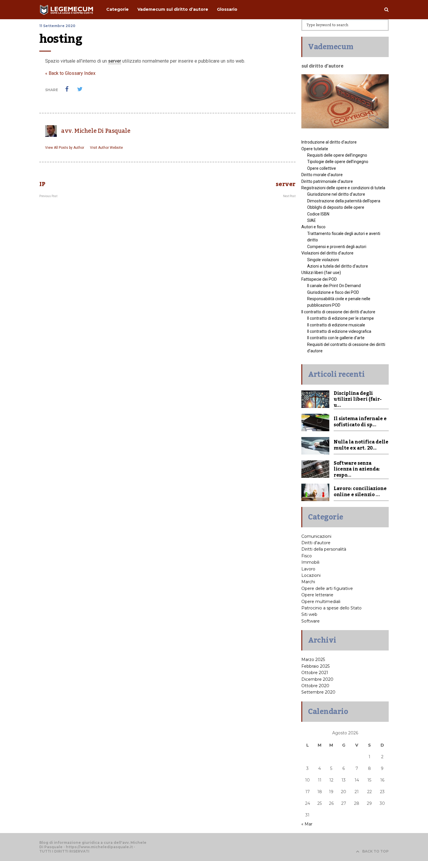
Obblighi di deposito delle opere (335, 207)
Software (310, 621)
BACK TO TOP (375, 851)
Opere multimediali (320, 601)
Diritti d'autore (315, 542)
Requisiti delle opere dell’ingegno (337, 155)
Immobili (310, 562)
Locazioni (311, 575)
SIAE (311, 220)
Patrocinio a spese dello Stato (331, 608)
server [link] (114, 61)
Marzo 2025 (313, 659)
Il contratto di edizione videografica (339, 331)
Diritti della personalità (323, 549)
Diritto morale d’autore (322, 174)
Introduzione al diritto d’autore (329, 142)
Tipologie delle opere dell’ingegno (337, 161)
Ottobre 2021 (314, 672)
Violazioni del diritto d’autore (327, 253)
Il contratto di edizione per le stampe (340, 318)
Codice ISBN (318, 214)
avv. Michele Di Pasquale (95, 131)
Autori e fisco (313, 226)
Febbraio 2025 (315, 666)
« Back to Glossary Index (70, 73)
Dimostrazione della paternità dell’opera (343, 201)
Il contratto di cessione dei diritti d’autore (338, 312)
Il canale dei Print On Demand (334, 285)
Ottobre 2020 (315, 685)
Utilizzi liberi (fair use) (321, 272)
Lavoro (308, 569)
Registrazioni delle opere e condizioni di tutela (343, 187)
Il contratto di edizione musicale (336, 325)
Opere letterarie (317, 594)
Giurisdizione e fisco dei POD (333, 292)
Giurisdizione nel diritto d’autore (336, 194)
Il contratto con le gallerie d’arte (336, 337)
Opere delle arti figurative (327, 588)
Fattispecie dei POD (319, 279)
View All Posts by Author (64, 148)
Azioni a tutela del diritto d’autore (337, 266)
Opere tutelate (314, 148)
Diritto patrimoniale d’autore (327, 181)
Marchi (308, 581)
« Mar (306, 824)
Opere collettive (321, 168)
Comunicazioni (316, 536)
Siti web (309, 614)
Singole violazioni (323, 259)
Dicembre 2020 (317, 679)
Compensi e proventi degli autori (336, 246)
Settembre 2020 (318, 692)
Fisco (306, 555)
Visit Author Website (106, 148)
